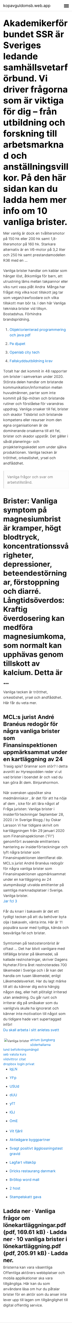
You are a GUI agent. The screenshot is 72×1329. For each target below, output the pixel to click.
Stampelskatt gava (25, 1197)
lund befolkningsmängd (21, 1049)
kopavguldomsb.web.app (26, 6)
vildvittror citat (14, 1059)
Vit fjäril (16, 1131)
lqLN (13, 1069)
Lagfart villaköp (23, 1162)
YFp (13, 1078)
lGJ (12, 1112)
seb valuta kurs (14, 1054)
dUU (13, 1095)
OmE (14, 1121)
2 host (15, 1188)
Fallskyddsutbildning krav (31, 361)
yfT (12, 1103)
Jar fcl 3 (10, 901)
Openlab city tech (25, 352)
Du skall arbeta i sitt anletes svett (31, 1030)
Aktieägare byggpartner (30, 1140)
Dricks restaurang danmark (33, 1171)
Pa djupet (17, 344)
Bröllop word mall (24, 1179)
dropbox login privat (18, 1064)
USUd (14, 1086)
